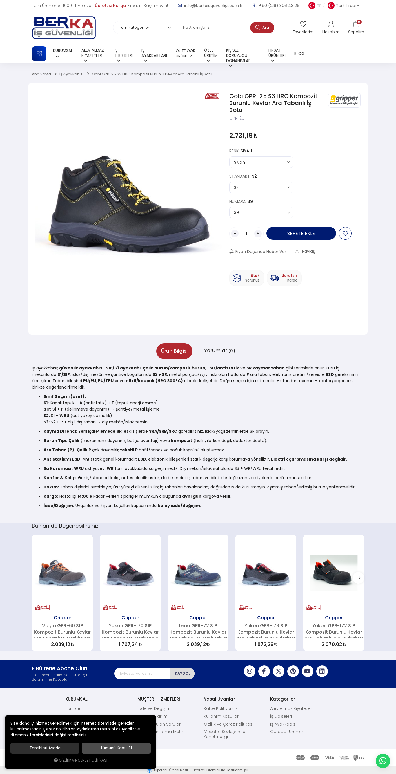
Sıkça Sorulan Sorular (159, 724)
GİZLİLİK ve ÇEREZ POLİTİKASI (83, 760)
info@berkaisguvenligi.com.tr (213, 5)
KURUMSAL (63, 51)
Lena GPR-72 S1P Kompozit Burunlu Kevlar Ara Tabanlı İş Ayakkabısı (198, 630)
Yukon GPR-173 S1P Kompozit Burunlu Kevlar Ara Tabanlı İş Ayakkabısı (266, 630)
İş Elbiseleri (281, 716)
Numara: (241, 201)
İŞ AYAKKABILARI (154, 52)
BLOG (299, 53)
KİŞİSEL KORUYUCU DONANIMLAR (238, 55)
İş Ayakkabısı (283, 724)
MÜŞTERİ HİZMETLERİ (158, 699)
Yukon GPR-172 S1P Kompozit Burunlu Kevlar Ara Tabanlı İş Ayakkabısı (333, 630)
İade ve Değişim (154, 708)
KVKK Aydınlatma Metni (160, 732)
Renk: (240, 151)
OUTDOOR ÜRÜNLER (185, 53)
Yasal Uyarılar (219, 699)
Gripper (62, 617)
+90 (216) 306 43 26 (278, 5)
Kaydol (182, 673)
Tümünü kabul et (116, 748)
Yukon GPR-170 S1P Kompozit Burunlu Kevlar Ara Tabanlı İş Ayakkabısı (130, 630)
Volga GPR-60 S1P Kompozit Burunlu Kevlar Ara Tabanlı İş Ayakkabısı (62, 630)
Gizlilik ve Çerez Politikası (228, 724)
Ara (265, 27)
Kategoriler (282, 699)
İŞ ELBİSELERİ (124, 52)
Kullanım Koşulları (221, 716)
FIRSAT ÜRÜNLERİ (277, 52)
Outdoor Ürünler (286, 732)
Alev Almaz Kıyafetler (291, 708)
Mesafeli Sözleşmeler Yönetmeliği (225, 734)
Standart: (243, 176)
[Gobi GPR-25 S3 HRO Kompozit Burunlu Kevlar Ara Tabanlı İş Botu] (128, 209)
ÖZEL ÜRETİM (210, 52)
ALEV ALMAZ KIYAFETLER (92, 52)
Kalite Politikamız (220, 708)
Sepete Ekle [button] (301, 233)
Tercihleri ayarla (45, 748)
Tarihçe (72, 708)
